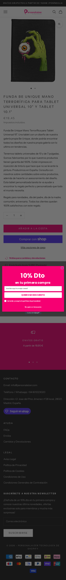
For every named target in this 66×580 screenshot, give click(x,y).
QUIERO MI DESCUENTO (33, 294)
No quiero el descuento (33, 307)
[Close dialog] (62, 268)
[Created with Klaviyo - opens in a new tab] (33, 312)
